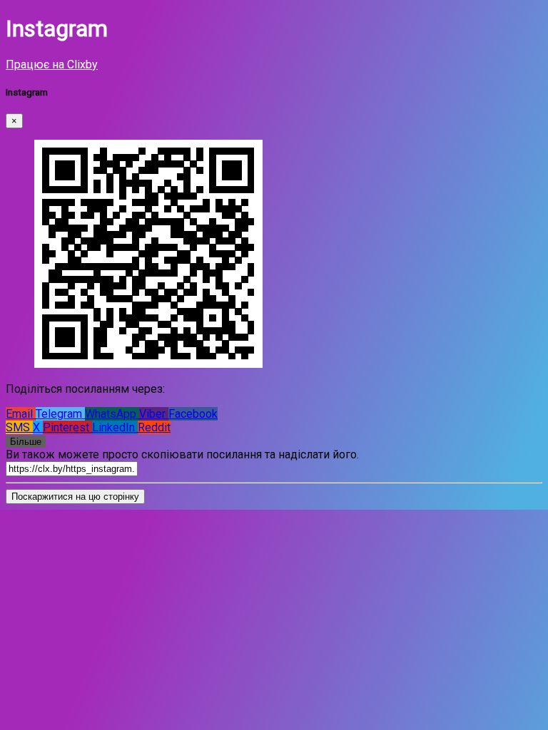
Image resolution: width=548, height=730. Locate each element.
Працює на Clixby (52, 64)
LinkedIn (115, 427)
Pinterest (67, 427)
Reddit (154, 427)
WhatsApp (112, 414)
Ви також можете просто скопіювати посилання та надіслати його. (182, 454)
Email (21, 414)
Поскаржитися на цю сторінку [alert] (75, 496)
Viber (153, 414)
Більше (25, 441)
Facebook (193, 414)
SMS (19, 427)
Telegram (60, 414)
